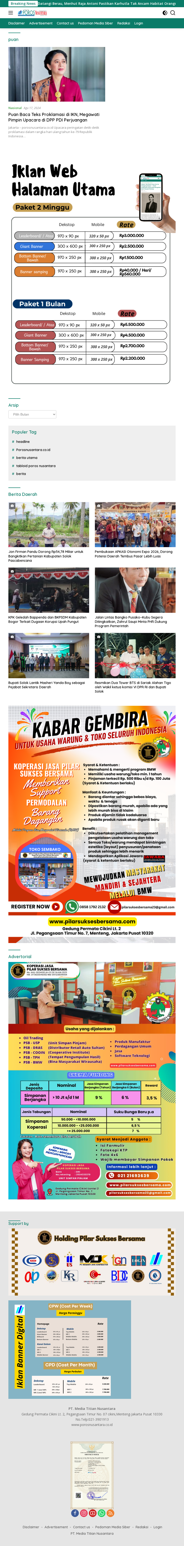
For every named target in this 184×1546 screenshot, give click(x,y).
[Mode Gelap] (165, 13)
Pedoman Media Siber (112, 1527)
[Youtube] (93, 1513)
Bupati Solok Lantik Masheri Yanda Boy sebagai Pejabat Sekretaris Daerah (46, 685)
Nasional (15, 108)
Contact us (81, 1527)
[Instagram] (84, 1513)
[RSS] (110, 1513)
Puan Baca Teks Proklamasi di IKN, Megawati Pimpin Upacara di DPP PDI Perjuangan (53, 117)
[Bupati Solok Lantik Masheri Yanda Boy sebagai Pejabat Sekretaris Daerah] (48, 655)
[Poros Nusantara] (32, 13)
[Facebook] (75, 1513)
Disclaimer (31, 1527)
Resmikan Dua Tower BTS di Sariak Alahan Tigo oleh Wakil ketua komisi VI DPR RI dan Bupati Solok (133, 687)
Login (158, 1527)
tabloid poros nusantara (36, 466)
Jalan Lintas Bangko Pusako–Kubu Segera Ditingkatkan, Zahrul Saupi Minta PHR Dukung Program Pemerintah (131, 621)
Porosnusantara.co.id (33, 450)
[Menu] (11, 13)
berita (21, 474)
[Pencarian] (173, 13)
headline (23, 442)
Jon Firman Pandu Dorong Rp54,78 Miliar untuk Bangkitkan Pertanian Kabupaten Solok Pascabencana (45, 556)
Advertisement (56, 1527)
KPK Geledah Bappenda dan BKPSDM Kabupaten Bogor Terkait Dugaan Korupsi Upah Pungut (47, 619)
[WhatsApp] (101, 1513)
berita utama (26, 458)
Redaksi (142, 1527)
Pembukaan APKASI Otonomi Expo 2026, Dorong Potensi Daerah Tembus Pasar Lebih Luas (133, 554)
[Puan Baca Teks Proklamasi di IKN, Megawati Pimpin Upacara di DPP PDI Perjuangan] (56, 74)
